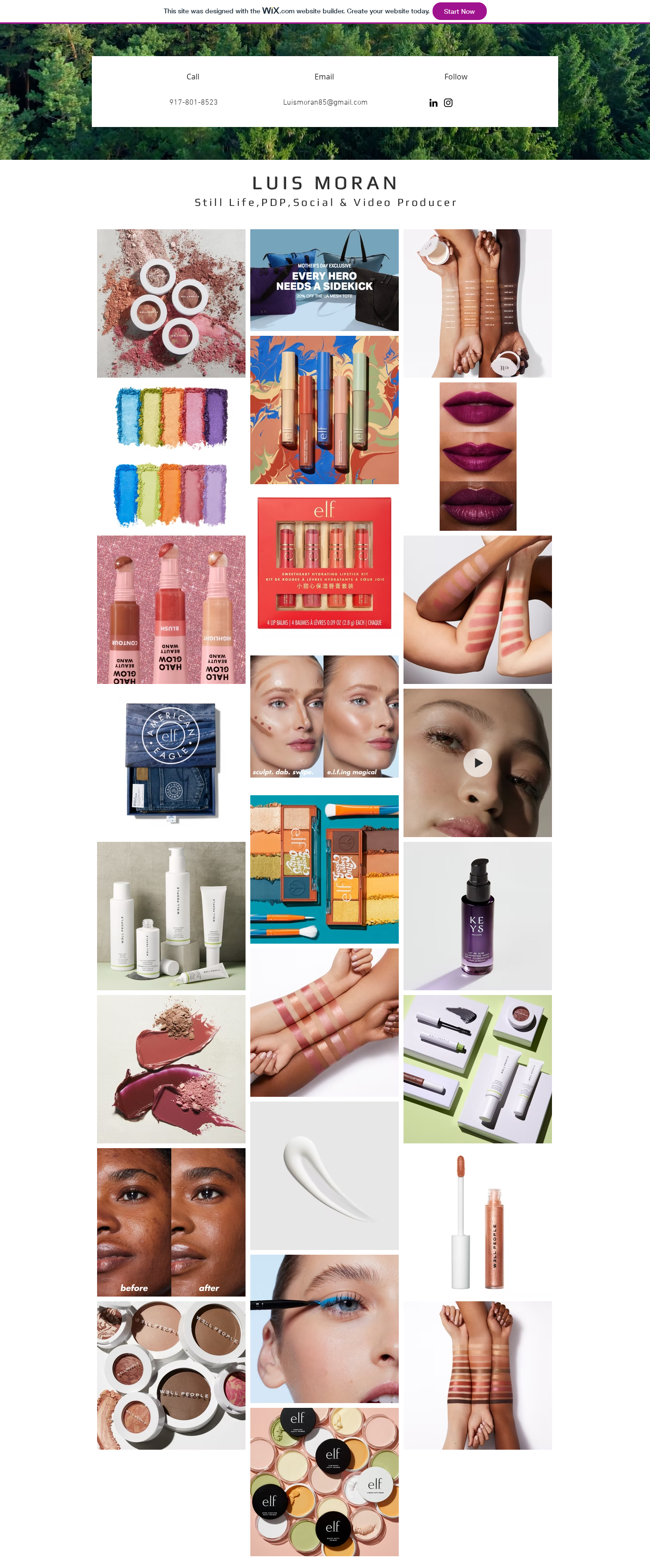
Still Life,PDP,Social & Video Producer (326, 201)
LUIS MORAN (326, 183)
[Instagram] (448, 102)
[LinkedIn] (433, 102)
